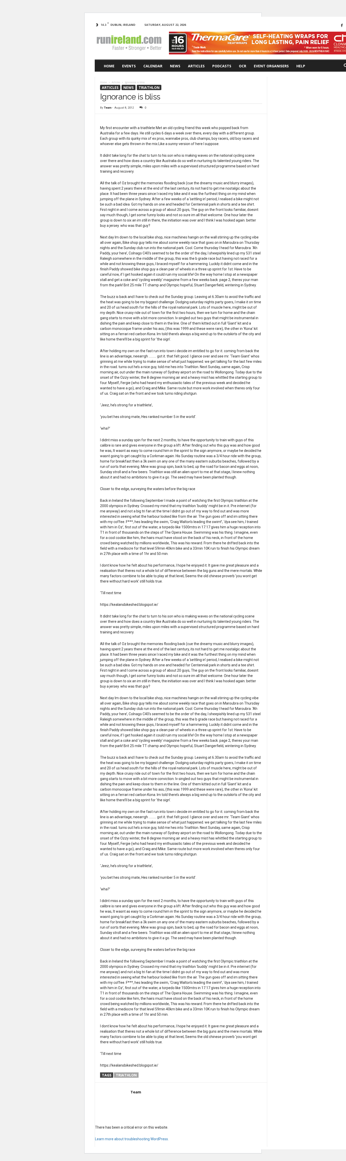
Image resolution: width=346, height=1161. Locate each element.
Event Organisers (271, 66)
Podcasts (221, 66)
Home (109, 66)
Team (107, 107)
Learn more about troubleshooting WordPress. (132, 1139)
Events (129, 66)
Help (300, 66)
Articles (196, 66)
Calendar (152, 66)
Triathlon (149, 87)
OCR (242, 66)
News (175, 66)
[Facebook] (342, 25)
